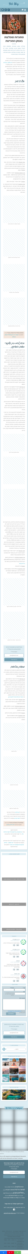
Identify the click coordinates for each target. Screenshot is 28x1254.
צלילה (20, 1197)
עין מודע (5, 62)
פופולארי (23, 1197)
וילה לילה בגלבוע (10, 825)
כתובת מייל (14, 1029)
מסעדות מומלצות (13, 1195)
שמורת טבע (10, 1197)
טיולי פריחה (10, 1193)
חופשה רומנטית (9, 1190)
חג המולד (6, 1187)
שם (24, 988)
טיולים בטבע (18, 1192)
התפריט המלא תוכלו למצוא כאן (15, 697)
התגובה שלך (22, 998)
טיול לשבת (5, 1193)
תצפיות (5, 1197)
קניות (17, 1197)
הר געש (10, 1187)
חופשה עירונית (19, 1189)
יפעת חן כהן (17, 818)
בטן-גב (17, 1186)
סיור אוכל (6, 1195)
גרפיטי (13, 1187)
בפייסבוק (14, 832)
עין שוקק (10, 62)
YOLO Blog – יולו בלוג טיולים (12, 1231)
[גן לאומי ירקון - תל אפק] (14, 1090)
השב (18, 945)
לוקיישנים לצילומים (20, 1195)
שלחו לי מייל (20, 1213)
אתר (24, 992)
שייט (14, 1197)
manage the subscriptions (14, 1011)
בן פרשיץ (17, 812)
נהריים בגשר (22, 563)
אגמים (22, 1187)
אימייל (12, 988)
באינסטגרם (19, 832)
